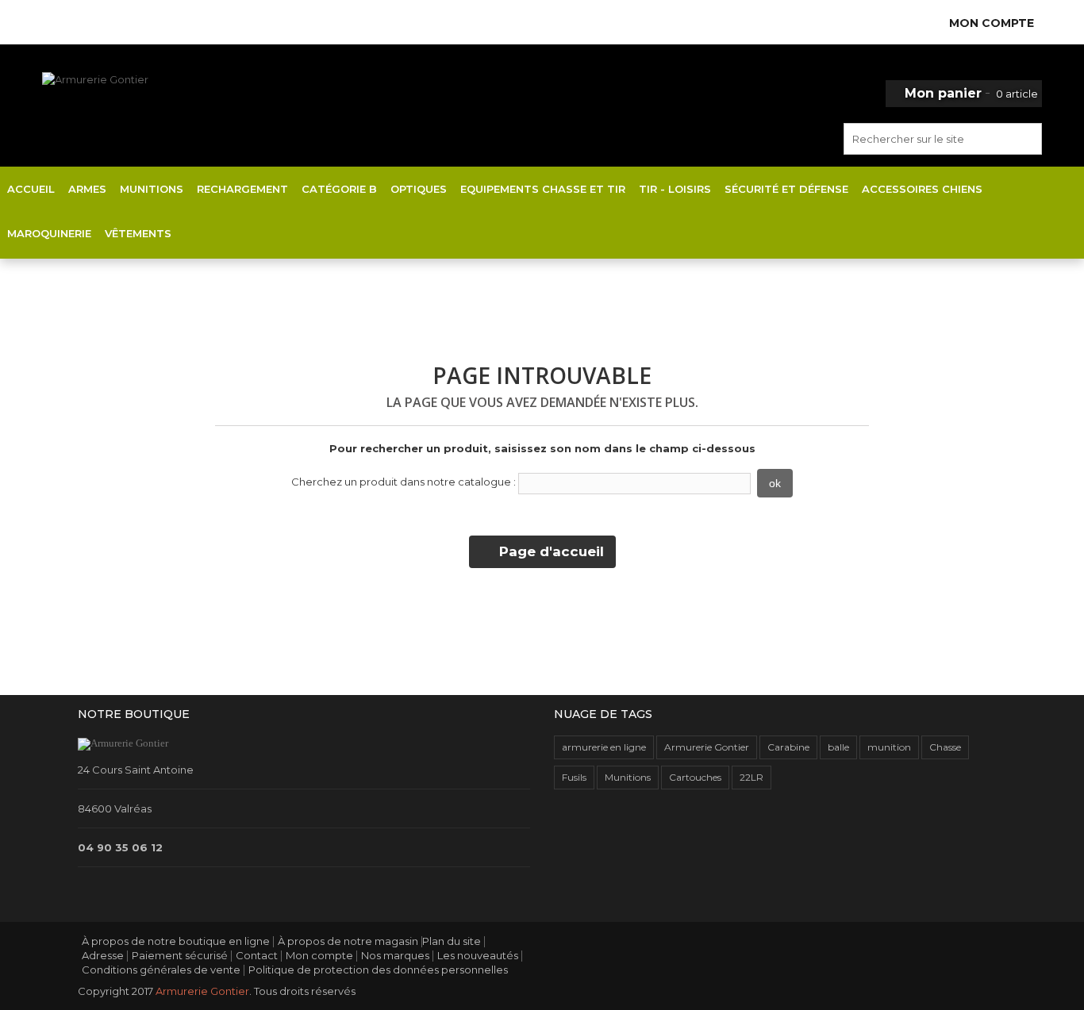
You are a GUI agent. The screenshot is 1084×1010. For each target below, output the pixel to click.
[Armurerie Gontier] (164, 112)
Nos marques (395, 955)
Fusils (574, 777)
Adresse (103, 955)
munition (889, 747)
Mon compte (319, 955)
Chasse (945, 747)
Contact (257, 955)
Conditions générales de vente (161, 969)
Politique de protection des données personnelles (378, 969)
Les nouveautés (477, 955)
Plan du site (451, 941)
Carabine (788, 747)
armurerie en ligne (604, 747)
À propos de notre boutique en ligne (176, 941)
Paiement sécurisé (180, 955)
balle (838, 747)
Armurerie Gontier (706, 747)
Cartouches (695, 777)
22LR (751, 777)
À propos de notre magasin (348, 941)
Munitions (628, 777)
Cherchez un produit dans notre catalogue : (403, 481)
